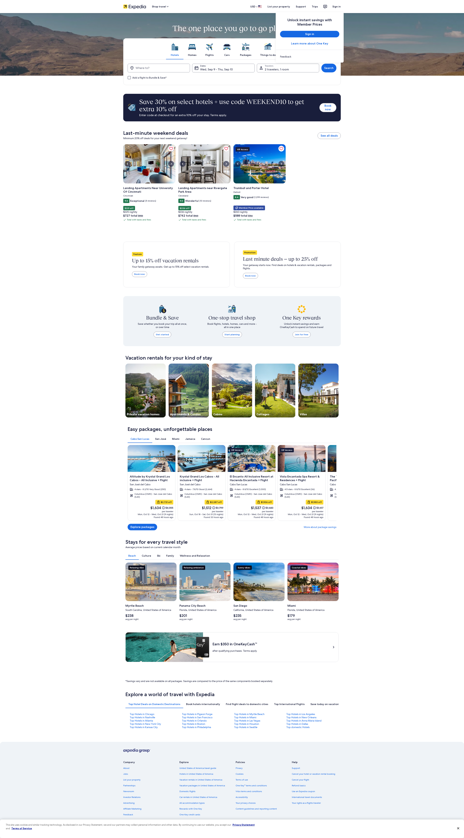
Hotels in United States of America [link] (196, 774)
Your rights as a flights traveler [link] (306, 803)
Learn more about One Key (309, 43)
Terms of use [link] (242, 779)
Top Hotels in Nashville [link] (142, 717)
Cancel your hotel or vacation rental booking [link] (313, 774)
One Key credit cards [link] (189, 814)
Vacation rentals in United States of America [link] (200, 779)
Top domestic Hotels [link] (298, 727)
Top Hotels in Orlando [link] (194, 720)
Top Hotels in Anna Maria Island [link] (304, 720)
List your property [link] (131, 779)
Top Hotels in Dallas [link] (297, 724)
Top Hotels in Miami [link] (245, 717)
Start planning (232, 334)
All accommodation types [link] (192, 803)
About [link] (126, 768)
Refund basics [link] (299, 785)
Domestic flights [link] (187, 791)
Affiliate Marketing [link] (132, 808)
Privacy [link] (239, 768)
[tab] (174, 49)
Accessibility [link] (242, 797)
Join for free (301, 334)
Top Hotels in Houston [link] (246, 724)
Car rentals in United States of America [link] (198, 797)
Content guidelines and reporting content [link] (256, 808)
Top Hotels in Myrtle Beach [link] (249, 714)
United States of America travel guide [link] (197, 768)
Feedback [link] (128, 814)
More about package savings (320, 527)
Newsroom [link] (128, 791)
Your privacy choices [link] (246, 803)
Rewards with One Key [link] (190, 808)
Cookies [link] (239, 774)
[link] (310, 56)
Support (301, 6)
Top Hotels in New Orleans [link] (301, 717)
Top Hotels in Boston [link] (193, 724)
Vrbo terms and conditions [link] (249, 791)
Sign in (336, 6)
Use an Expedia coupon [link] (303, 791)
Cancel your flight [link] (300, 779)
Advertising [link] (128, 803)
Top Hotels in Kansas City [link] (144, 727)
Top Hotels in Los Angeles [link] (300, 714)
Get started (162, 334)
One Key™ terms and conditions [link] (251, 785)
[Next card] (332, 483)
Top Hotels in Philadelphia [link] (196, 727)
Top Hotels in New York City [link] (145, 724)
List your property (279, 6)
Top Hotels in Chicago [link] (142, 714)
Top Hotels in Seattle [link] (245, 727)
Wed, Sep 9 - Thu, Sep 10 (216, 69)
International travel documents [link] (307, 797)
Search (329, 68)
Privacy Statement (244, 824)
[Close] (458, 828)
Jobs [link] (125, 774)
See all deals (329, 135)
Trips (315, 6)
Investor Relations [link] (131, 797)
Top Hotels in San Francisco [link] (197, 717)
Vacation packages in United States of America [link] (202, 785)
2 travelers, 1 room (277, 69)
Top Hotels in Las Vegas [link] (247, 720)
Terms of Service (21, 828)
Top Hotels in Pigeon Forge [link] (197, 714)
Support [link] (296, 768)
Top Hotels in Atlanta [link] (141, 720)
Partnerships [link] (129, 785)
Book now (327, 107)
